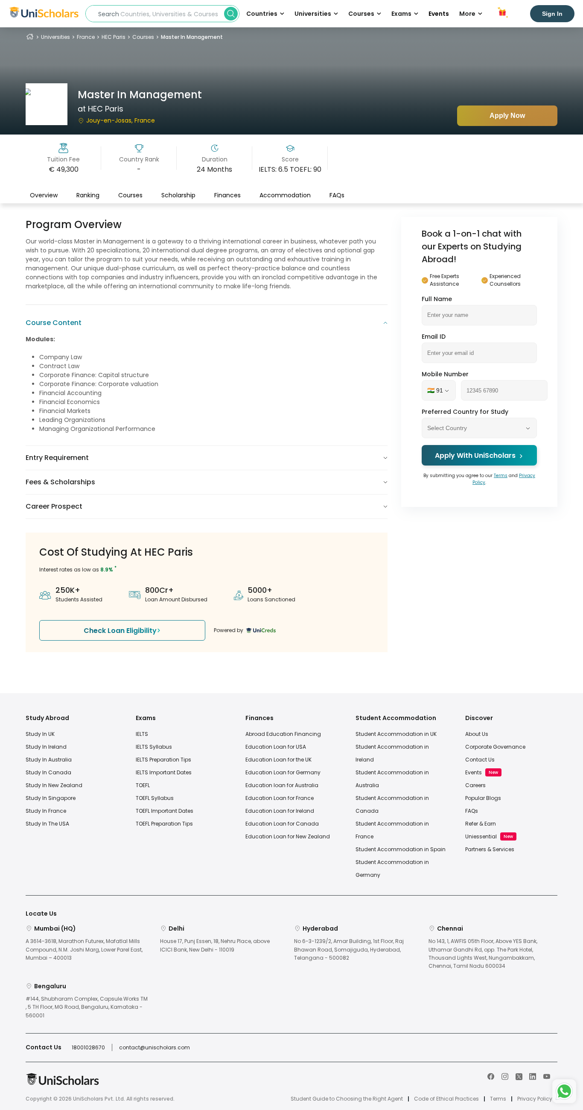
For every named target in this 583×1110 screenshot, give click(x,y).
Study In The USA (47, 823)
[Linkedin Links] (532, 1075)
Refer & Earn (480, 823)
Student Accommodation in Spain (401, 849)
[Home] (30, 36)
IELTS (142, 734)
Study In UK (40, 734)
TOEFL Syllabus (155, 798)
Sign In (552, 13)
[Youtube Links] (546, 1075)
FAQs (336, 195)
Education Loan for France (279, 798)
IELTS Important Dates (164, 772)
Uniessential (481, 836)
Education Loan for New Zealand (287, 836)
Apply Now (507, 115)
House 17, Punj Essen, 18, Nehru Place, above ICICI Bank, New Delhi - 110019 (215, 945)
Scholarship (178, 195)
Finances (227, 195)
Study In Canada (48, 772)
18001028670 (88, 1047)
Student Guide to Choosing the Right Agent (347, 1098)
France (86, 37)
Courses (143, 37)
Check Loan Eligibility (120, 631)
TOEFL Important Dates (164, 810)
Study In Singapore (51, 798)
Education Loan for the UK (278, 759)
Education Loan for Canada (282, 823)
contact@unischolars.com (154, 1047)
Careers (475, 785)
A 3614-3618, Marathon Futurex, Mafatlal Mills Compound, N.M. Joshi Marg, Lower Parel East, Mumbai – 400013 (84, 949)
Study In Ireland (46, 746)
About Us (476, 734)
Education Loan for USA (275, 746)
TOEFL (143, 785)
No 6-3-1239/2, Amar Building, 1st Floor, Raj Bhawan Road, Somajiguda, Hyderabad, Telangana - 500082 (349, 949)
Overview (44, 195)
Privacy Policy (534, 1098)
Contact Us (480, 759)
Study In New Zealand (54, 785)
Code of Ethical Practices (446, 1098)
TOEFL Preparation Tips (164, 823)
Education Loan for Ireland (279, 810)
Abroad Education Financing (283, 734)
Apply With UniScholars (475, 456)
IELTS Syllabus (154, 746)
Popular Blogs (483, 798)
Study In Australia (49, 759)
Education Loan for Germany (283, 772)
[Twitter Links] (519, 1075)
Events (439, 13)
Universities (55, 37)
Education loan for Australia (281, 785)
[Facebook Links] (490, 1075)
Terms (500, 476)
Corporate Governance (495, 746)
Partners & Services (489, 849)
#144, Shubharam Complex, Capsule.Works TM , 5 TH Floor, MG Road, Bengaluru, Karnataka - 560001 (87, 1007)
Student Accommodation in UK (396, 734)
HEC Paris (113, 37)
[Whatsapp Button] (564, 1091)
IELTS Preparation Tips (163, 759)
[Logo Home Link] (62, 1083)
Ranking (87, 195)
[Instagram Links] (504, 1075)
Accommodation (285, 195)
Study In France (46, 810)
